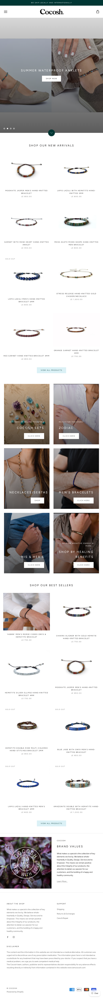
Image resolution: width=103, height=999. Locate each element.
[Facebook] (8, 937)
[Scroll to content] (51, 132)
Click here (34, 436)
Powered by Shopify (15, 992)
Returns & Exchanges (66, 914)
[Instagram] (14, 937)
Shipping (60, 909)
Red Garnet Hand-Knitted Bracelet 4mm (26, 356)
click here (83, 500)
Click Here (83, 565)
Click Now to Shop (51, 79)
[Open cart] (97, 11)
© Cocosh (12, 988)
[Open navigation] (5, 12)
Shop (37, 500)
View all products (51, 370)
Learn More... (62, 881)
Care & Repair (62, 918)
